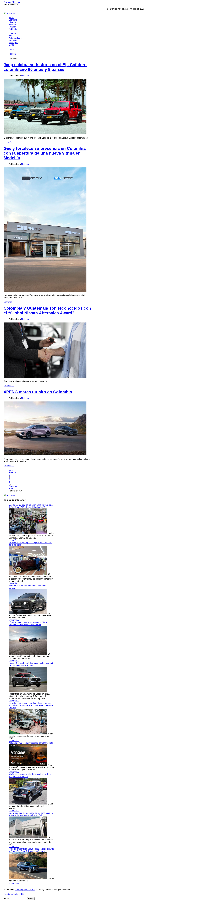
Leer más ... (9, 142)
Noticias (12, 24)
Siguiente (13, 486)
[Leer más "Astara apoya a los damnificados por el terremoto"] (28, 765)
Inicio (11, 17)
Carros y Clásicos (12, 2)
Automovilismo (15, 38)
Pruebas (12, 27)
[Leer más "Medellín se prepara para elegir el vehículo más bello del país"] (28, 574)
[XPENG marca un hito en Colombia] (45, 455)
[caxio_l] (9, 495)
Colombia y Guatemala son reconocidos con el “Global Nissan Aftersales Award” (47, 310)
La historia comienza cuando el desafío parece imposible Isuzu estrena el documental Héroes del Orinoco (31, 705)
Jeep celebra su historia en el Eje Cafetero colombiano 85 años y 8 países (45, 67)
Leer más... (14, 540)
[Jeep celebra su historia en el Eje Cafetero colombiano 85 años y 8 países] (45, 133)
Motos (11, 45)
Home (11, 49)
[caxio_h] (9, 13)
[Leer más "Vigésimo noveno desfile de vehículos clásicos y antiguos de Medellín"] (28, 804)
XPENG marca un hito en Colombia (38, 392)
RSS (22, 894)
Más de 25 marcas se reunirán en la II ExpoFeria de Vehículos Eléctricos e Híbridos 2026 (31, 506)
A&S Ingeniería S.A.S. (25, 890)
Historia (12, 22)
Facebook (8, 894)
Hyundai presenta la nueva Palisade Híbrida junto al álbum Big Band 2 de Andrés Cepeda (31, 850)
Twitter (16, 894)
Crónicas (13, 20)
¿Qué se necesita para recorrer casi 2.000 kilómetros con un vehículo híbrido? (28, 623)
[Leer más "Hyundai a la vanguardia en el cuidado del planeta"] (28, 613)
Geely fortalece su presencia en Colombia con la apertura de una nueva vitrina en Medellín (45, 153)
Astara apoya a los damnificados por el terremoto (31, 743)
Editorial (12, 33)
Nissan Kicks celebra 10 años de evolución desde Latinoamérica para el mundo (31, 664)
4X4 (10, 36)
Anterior (12, 472)
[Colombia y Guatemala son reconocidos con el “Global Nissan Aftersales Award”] (45, 377)
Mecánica (13, 40)
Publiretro (13, 29)
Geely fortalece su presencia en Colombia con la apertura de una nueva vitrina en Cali (31, 814)
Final (11, 488)
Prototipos (13, 43)
